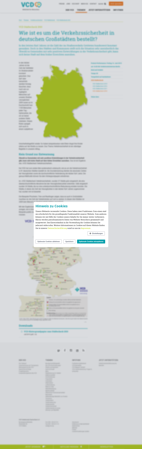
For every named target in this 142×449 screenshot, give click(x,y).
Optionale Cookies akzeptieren (91, 241)
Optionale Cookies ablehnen (48, 241)
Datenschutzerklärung (57, 228)
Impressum (86, 228)
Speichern (69, 241)
